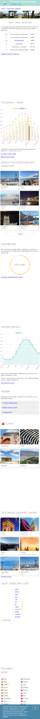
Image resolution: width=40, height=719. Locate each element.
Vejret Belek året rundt (7, 383)
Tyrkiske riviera (7, 412)
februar (17, 591)
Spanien (23, 574)
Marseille (24, 227)
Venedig (4, 572)
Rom (3, 552)
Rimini (3, 207)
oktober (17, 611)
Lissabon (4, 227)
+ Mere (20, 234)
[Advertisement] (20, 76)
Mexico (5, 701)
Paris (3, 533)
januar (16, 589)
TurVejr (3, 8)
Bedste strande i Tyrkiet (10, 407)
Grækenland (26, 679)
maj (16, 599)
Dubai (23, 552)
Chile (24, 704)
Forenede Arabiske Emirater (28, 554)
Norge (24, 701)
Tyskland (6, 684)
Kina (24, 695)
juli (16, 604)
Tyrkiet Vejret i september (14, 8)
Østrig (5, 681)
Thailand (25, 681)
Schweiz (6, 693)
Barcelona (4, 187)
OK (35, 708)
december (17, 616)
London (24, 533)
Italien (2, 554)
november (17, 614)
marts (16, 594)
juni (16, 602)
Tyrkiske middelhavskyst (10, 403)
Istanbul (4, 446)
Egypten (6, 704)
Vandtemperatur (19, 40)
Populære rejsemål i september (10, 54)
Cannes (23, 207)
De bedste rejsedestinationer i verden (12, 277)
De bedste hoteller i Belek (8, 154)
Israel (24, 684)
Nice (22, 187)
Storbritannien (24, 535)
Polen (24, 693)
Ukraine (6, 687)
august (17, 606)
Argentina (25, 687)
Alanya (23, 466)
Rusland (25, 690)
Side (22, 446)
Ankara (4, 466)
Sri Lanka (25, 698)
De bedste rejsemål (6, 576)
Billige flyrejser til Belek (7, 157)
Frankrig (3, 535)
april (16, 596)
